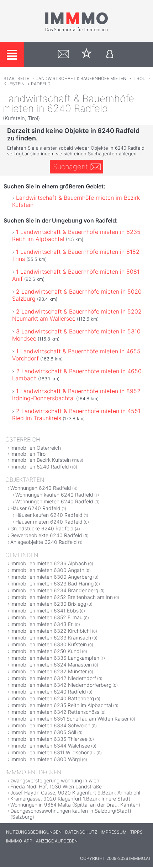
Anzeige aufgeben (57, 841)
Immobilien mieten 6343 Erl (42, 624)
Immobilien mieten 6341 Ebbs (44, 611)
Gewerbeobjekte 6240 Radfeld (46, 535)
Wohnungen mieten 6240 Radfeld (54, 501)
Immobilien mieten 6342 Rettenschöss (54, 712)
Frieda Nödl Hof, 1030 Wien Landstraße (56, 786)
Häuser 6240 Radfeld (35, 508)
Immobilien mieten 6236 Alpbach (48, 563)
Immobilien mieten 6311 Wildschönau (52, 752)
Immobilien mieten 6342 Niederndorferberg (60, 685)
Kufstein (14, 83)
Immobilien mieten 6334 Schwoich (50, 725)
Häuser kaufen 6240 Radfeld (49, 515)
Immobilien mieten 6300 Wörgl (45, 759)
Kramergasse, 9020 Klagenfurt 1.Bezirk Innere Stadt (70, 799)
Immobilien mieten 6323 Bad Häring (52, 583)
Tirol (139, 78)
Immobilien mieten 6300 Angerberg (51, 577)
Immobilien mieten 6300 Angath (47, 570)
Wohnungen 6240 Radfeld (40, 488)
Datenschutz (81, 832)
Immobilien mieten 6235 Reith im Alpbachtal (61, 705)
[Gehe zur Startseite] (76, 31)
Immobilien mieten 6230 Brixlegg (48, 604)
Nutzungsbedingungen (34, 832)
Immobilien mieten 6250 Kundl (45, 651)
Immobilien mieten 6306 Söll (43, 732)
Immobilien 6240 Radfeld (39, 467)
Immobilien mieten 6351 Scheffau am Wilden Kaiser (69, 719)
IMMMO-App (19, 841)
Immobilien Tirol (28, 454)
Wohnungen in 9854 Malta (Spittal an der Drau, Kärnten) (75, 805)
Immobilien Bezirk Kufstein (40, 460)
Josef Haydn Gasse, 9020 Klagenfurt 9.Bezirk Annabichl (75, 793)
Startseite (16, 78)
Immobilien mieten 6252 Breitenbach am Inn (61, 597)
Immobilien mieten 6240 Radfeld (48, 692)
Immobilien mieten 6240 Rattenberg (52, 698)
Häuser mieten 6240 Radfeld (49, 522)
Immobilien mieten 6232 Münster (48, 671)
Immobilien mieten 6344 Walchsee (50, 746)
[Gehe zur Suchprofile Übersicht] (63, 54)
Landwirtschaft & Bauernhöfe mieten (81, 78)
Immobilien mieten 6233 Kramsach (50, 638)
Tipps (136, 832)
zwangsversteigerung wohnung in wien (54, 780)
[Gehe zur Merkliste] (86, 54)
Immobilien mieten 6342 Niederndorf (53, 678)
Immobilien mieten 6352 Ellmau (46, 617)
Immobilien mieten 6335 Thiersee (49, 739)
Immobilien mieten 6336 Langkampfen (54, 658)
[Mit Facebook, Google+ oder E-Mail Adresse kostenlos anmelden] (109, 54)
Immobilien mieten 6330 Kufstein (48, 644)
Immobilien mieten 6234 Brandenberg (54, 590)
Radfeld (41, 83)
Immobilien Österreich (35, 448)
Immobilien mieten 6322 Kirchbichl (50, 631)
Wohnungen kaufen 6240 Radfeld (54, 495)
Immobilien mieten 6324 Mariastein (51, 665)
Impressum (114, 832)
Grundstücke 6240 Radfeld (42, 528)
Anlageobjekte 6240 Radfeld (43, 542)
